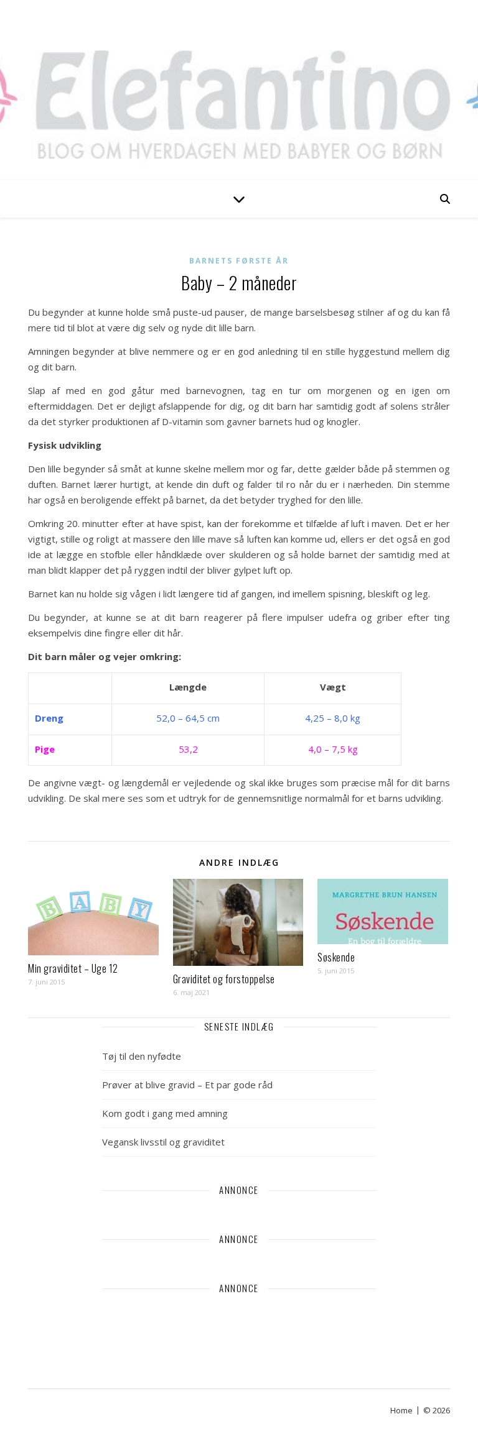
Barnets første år (239, 260)
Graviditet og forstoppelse (224, 978)
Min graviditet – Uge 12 (73, 968)
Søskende (336, 957)
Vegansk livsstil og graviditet (163, 1142)
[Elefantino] (239, 90)
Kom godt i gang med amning (165, 1113)
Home (401, 1410)
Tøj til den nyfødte (141, 1056)
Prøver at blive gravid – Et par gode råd (187, 1084)
